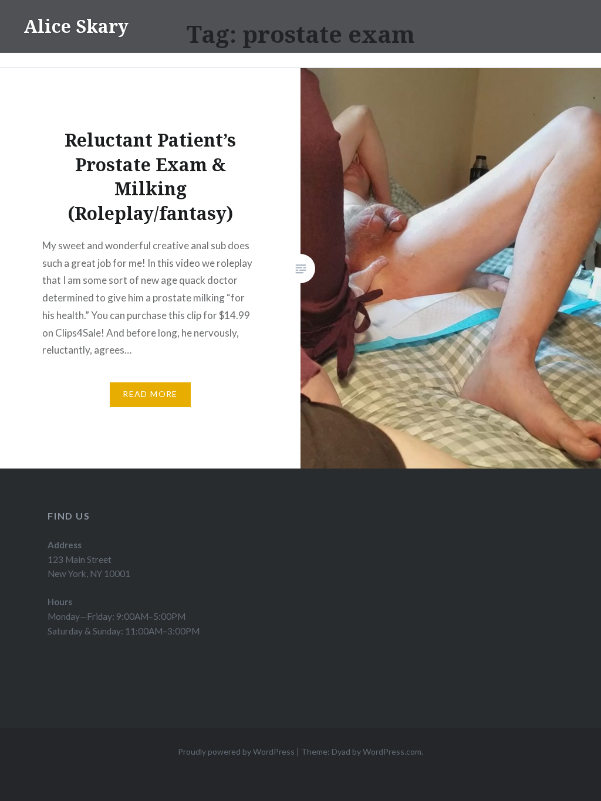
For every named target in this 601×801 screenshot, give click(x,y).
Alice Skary (76, 26)
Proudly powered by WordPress (236, 751)
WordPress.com (392, 751)
